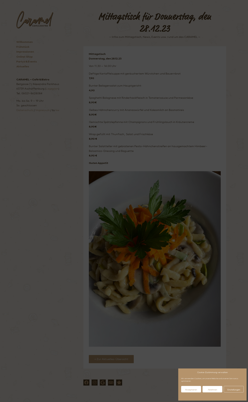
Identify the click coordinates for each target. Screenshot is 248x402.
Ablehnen (212, 389)
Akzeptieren (191, 389)
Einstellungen (233, 389)
